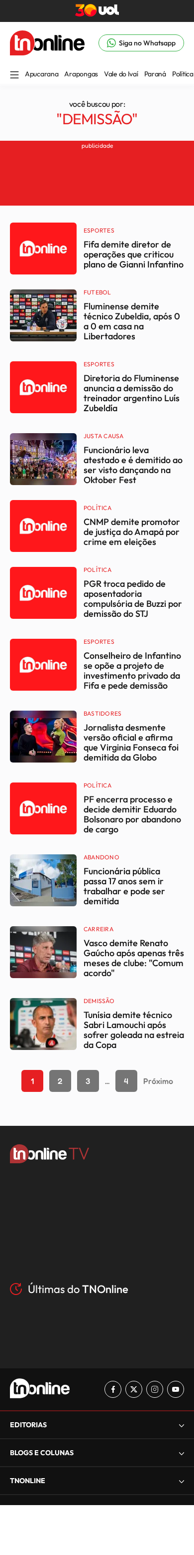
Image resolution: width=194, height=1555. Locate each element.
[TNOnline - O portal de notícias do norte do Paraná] (47, 52)
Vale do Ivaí (121, 73)
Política (183, 73)
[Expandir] (181, 1481)
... (107, 1080)
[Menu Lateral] (14, 75)
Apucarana (41, 73)
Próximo (158, 1080)
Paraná (155, 73)
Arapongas (80, 73)
